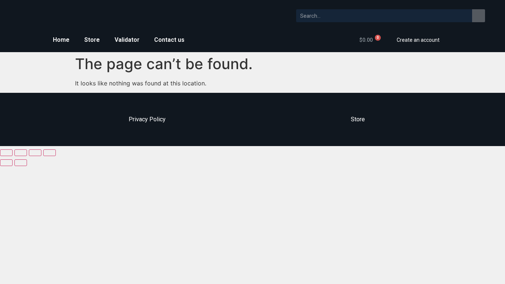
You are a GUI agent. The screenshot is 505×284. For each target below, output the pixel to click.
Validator (127, 39)
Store (92, 39)
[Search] (478, 15)
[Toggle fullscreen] (35, 152)
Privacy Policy (147, 119)
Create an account (418, 40)
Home (61, 39)
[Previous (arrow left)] (6, 162)
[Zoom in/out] (49, 152)
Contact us (169, 39)
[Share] (20, 152)
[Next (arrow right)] (20, 162)
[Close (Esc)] (6, 152)
